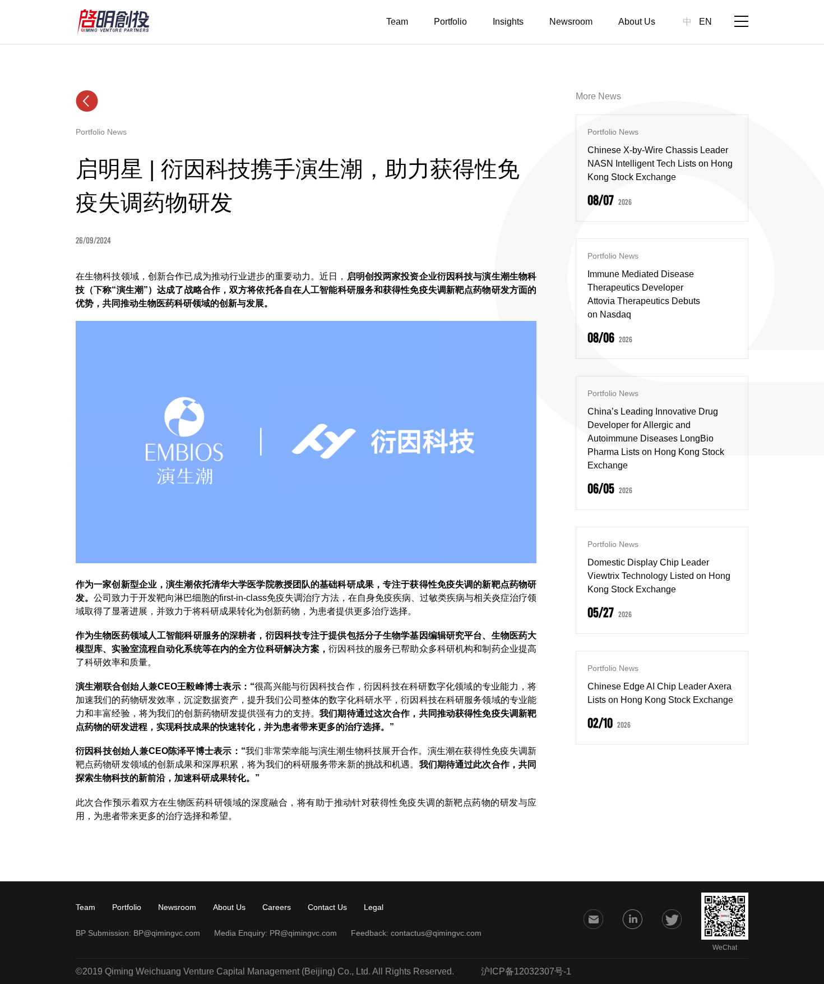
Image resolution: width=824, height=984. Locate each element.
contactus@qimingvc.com (436, 932)
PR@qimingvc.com (303, 932)
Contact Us (327, 907)
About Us (636, 21)
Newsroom (570, 21)
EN (705, 21)
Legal (373, 907)
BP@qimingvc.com (166, 932)
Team (397, 21)
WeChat (724, 947)
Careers (276, 907)
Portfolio (450, 21)
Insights (508, 21)
